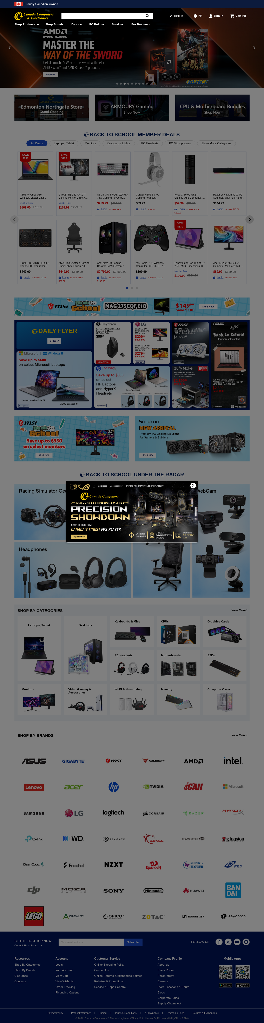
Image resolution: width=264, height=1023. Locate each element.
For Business (140, 24)
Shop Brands (54, 24)
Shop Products (25, 24)
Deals (75, 24)
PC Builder (96, 24)
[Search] (147, 16)
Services (118, 24)
